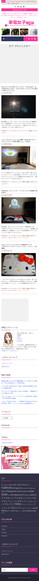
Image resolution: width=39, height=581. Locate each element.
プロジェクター (12, 237)
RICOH (33, 235)
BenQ (32, 182)
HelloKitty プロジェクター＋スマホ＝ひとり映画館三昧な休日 (19, 191)
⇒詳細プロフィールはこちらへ (9, 350)
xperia (33, 495)
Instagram (19, 341)
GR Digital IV (16, 488)
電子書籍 (28, 511)
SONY (4, 494)
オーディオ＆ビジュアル (14, 130)
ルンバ (16, 507)
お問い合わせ (5, 366)
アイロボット (7, 498)
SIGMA (31, 491)
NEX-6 (3, 491)
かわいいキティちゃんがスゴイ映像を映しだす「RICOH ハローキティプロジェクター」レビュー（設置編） (19, 246)
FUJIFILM (6, 487)
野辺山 (23, 511)
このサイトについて (7, 363)
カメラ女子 (14, 501)
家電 (23, 182)
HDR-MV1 (24, 488)
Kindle (31, 488)
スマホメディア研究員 (12, 504)
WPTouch (24, 495)
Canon (11, 485)
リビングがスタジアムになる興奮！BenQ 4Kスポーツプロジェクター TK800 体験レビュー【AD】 (18, 140)
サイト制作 (29, 501)
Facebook (19, 339)
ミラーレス (31, 504)
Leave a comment (23, 237)
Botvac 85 (6, 485)
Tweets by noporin (6, 442)
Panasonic (11, 491)
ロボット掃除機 (32, 508)
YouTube (4, 532)
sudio (9, 495)
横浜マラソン (19, 511)
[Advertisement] (19, 69)
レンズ (26, 508)
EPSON (28, 485)
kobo (34, 488)
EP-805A (23, 485)
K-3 (28, 488)
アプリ (10, 501)
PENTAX (20, 491)
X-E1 (29, 495)
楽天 (14, 511)
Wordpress (16, 494)
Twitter (18, 337)
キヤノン (22, 501)
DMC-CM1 (16, 485)
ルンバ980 (22, 508)
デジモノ (24, 130)
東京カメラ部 (9, 511)
